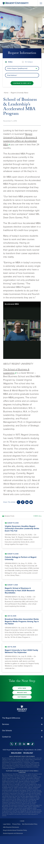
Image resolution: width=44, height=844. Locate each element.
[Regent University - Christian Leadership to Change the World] (22, 708)
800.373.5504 (16, 753)
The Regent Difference (11, 718)
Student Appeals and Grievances (13, 833)
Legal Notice (7, 824)
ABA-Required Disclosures (11, 827)
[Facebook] (16, 744)
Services (5, 724)
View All (38, 516)
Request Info (22, 693)
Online (10, 62)
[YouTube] (28, 744)
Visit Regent (22, 697)
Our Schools (7, 730)
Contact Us (6, 737)
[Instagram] (20, 744)
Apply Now (22, 688)
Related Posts (9, 516)
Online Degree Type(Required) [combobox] (17, 68)
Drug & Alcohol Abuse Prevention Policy (15, 830)
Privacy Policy (16, 824)
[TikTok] (32, 744)
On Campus (29, 62)
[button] (22, 718)
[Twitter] (11, 744)
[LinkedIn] (24, 744)
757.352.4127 (28, 753)
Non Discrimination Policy (29, 824)
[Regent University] (15, 3)
